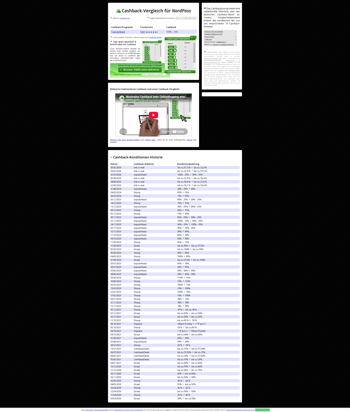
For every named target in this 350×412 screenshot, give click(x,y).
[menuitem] (220, 31)
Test (142, 31)
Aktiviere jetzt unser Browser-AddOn (125, 140)
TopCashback (118, 31)
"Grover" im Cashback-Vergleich (223, 44)
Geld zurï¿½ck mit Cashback (214, 31)
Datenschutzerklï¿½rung (212, 58)
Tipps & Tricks (209, 37)
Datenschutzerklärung (234, 410)
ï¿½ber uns (208, 39)
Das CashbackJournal (217, 8)
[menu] (220, 38)
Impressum (89, 410)
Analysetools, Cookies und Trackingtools (128, 410)
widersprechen (248, 410)
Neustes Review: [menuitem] (215, 42)
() (151, 31)
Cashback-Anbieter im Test (213, 34)
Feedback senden (155, 37)
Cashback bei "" (221, 42)
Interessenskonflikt (101, 410)
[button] (140, 69)
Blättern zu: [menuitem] (219, 44)
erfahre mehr (150, 140)
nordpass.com (124, 18)
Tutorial (189, 140)
